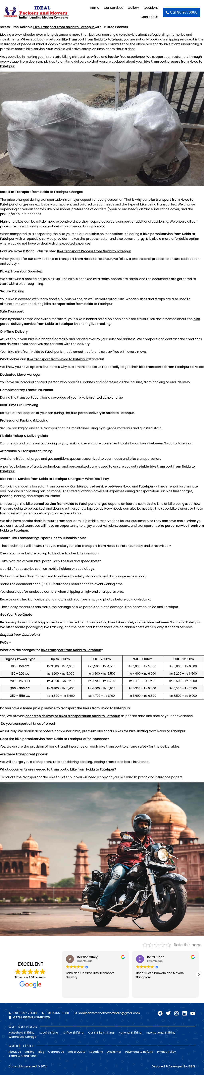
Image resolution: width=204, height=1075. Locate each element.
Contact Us (149, 17)
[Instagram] (176, 1013)
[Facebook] (160, 1013)
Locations (150, 7)
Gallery (133, 7)
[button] (199, 974)
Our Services (111, 7)
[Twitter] (168, 1013)
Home (92, 7)
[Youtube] (192, 1013)
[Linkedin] (184, 1013)
